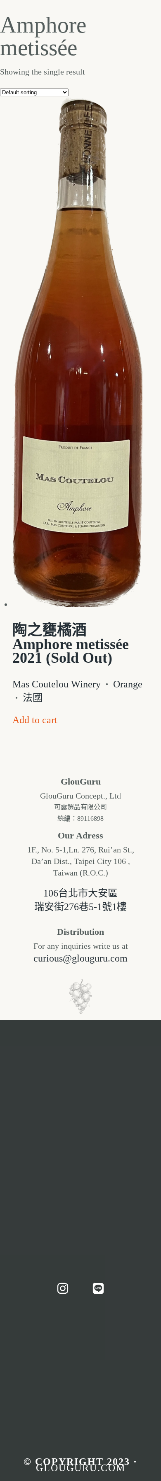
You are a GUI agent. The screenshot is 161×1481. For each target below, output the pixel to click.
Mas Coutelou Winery (56, 684)
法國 (33, 697)
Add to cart (34, 720)
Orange (127, 684)
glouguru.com (80, 1467)
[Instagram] (62, 1288)
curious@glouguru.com (80, 958)
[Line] (98, 1288)
